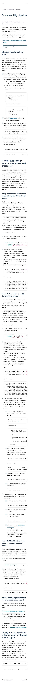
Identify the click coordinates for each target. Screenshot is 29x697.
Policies (23, 680)
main (5, 9)
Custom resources (8, 680)
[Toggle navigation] (3, 3)
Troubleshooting (11, 9)
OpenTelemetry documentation (18, 627)
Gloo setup (18, 9)
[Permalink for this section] (8, 54)
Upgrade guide (13, 118)
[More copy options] (14, 19)
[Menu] (26, 3)
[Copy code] (25, 94)
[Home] (2, 9)
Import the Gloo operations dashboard (14, 611)
